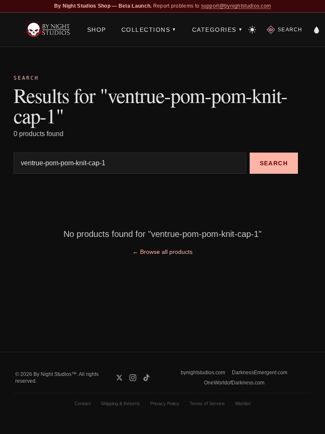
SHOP (96, 29)
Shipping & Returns (120, 403)
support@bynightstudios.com (236, 6)
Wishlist (243, 403)
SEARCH (274, 163)
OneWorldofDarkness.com (234, 383)
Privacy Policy (164, 403)
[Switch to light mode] (252, 29)
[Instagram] (132, 377)
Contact (82, 403)
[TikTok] (146, 377)
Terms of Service (207, 403)
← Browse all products (162, 251)
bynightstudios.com (203, 373)
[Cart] (316, 29)
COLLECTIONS (149, 29)
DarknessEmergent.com (259, 373)
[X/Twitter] (119, 377)
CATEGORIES (217, 29)
